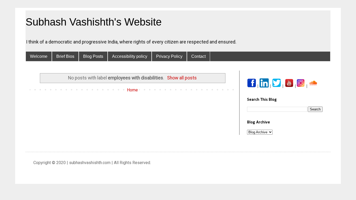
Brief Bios (65, 56)
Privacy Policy (169, 56)
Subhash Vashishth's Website (94, 22)
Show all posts (182, 77)
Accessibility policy (129, 56)
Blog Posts (93, 56)
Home (132, 90)
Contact (198, 56)
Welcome (38, 56)
